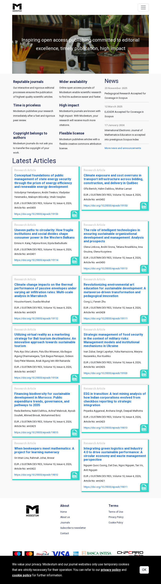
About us (65, 517)
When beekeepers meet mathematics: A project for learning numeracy (44, 450)
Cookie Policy (116, 522)
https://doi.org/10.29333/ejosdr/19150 (105, 205)
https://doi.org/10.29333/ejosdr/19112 (36, 318)
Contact (64, 533)
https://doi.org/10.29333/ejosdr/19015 (36, 432)
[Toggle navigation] (143, 7)
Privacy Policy (116, 517)
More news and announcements (123, 148)
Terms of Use (116, 511)
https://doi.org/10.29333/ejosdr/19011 (105, 486)
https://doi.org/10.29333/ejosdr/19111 (105, 318)
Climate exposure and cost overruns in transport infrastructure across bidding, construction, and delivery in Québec (113, 179)
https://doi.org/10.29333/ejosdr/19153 (36, 214)
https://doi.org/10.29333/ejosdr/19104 (36, 377)
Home (63, 511)
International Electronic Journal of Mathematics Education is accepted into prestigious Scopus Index (125, 135)
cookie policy (21, 575)
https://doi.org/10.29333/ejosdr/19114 (36, 260)
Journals (65, 522)
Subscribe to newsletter (73, 528)
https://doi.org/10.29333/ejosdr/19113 (105, 268)
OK (144, 570)
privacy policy (111, 570)
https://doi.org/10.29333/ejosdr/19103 (105, 373)
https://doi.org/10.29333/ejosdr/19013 (105, 427)
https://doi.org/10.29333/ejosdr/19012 (36, 474)
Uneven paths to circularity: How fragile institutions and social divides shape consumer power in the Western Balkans (44, 233)
